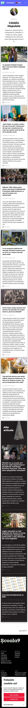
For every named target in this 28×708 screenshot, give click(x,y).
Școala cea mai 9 (6, 661)
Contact (17, 657)
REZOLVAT (4, 659)
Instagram (4, 675)
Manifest (17, 653)
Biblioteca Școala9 (6, 663)
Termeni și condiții (20, 673)
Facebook (3, 673)
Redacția (17, 655)
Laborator (4, 655)
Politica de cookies (20, 675)
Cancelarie (4, 657)
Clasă (2, 653)
